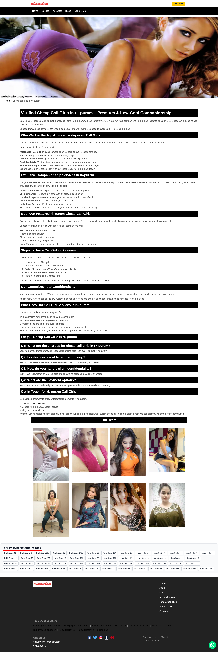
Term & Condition (168, 602)
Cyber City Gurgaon (139, 625)
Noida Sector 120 (143, 553)
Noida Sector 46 (60, 558)
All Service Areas (168, 597)
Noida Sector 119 (193, 558)
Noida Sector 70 (140, 569)
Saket (95, 625)
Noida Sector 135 (43, 558)
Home (35, 11)
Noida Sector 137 (109, 553)
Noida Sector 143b (76, 553)
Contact (163, 592)
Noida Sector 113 (143, 558)
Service (45, 11)
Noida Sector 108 (42, 553)
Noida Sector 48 (207, 553)
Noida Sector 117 (126, 553)
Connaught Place (42, 625)
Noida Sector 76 (27, 558)
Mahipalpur (69, 625)
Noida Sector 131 (76, 558)
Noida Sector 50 (110, 563)
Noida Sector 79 (26, 553)
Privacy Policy (166, 606)
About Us (57, 11)
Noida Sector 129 (142, 563)
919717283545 (37, 403)
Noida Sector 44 (42, 569)
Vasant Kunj (106, 625)
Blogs (68, 11)
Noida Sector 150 (159, 563)
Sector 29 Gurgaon (161, 625)
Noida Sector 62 (86, 630)
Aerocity (57, 625)
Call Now (178, 4)
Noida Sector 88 (156, 569)
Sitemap (163, 611)
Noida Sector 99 (108, 569)
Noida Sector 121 (126, 558)
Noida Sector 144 (10, 558)
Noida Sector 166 (93, 563)
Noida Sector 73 (27, 563)
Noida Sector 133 (172, 569)
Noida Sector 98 (93, 553)
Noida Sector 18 (67, 630)
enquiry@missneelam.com (46, 642)
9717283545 (39, 646)
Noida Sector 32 (93, 558)
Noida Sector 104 (109, 558)
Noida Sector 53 (124, 569)
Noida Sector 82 (60, 563)
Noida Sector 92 (59, 553)
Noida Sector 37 (26, 569)
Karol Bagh (83, 625)
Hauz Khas (120, 625)
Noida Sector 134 (76, 563)
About (162, 588)
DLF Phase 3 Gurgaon (44, 630)
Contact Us (80, 11)
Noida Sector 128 (43, 563)
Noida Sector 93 (75, 569)
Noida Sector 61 (176, 558)
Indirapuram (103, 630)
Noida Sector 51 (10, 553)
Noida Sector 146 (10, 563)
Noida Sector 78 (159, 553)
